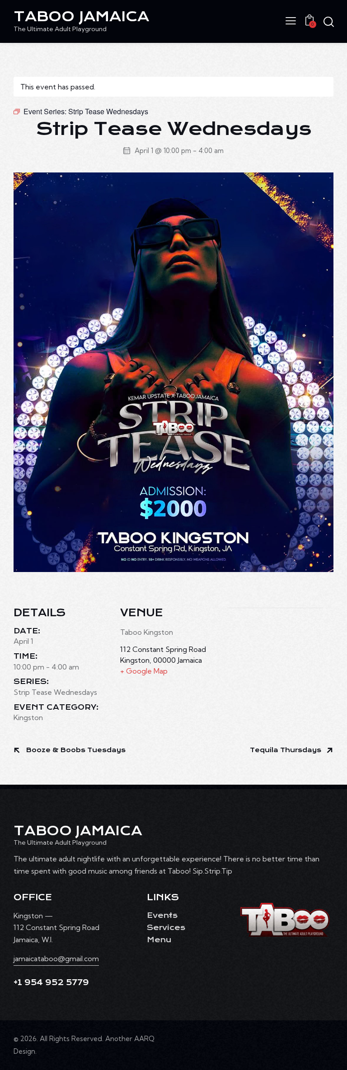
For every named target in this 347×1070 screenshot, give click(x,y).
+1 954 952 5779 (51, 982)
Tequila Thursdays (286, 750)
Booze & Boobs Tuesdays (75, 750)
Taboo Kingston (146, 632)
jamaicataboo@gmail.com (56, 958)
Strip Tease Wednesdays (55, 692)
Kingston (28, 717)
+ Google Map (144, 670)
